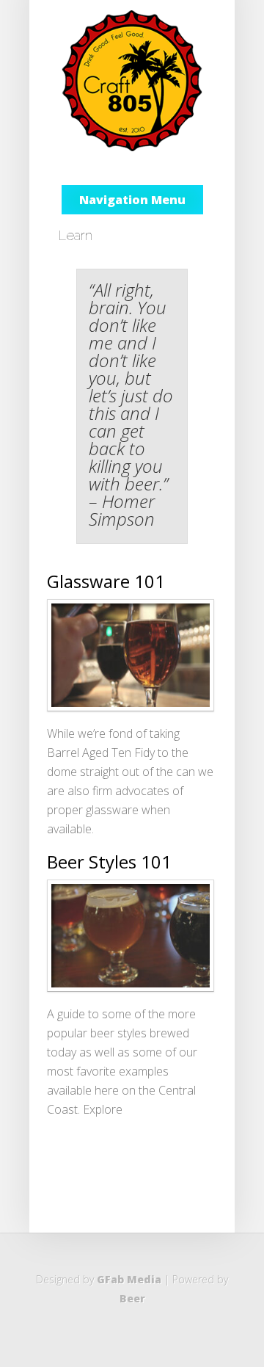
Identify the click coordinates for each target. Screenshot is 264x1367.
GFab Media (129, 1279)
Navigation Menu (132, 200)
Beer (132, 1298)
